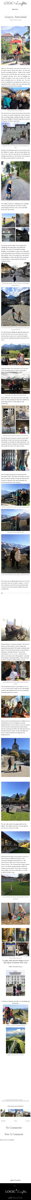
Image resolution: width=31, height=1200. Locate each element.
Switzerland (21, 1100)
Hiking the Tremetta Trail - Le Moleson (15, 1054)
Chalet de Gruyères (13, 654)
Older (27, 1120)
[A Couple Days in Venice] (26, 1113)
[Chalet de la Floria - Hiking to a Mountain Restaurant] (11, 1113)
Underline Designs (18, 1198)
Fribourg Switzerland (12, 1100)
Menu (16, 9)
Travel (27, 1100)
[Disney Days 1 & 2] (4, 1113)
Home (15, 1120)
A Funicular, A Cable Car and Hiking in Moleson (16, 1025)
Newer (4, 1120)
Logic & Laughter (17, 1197)
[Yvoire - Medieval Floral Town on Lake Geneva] (19, 1113)
